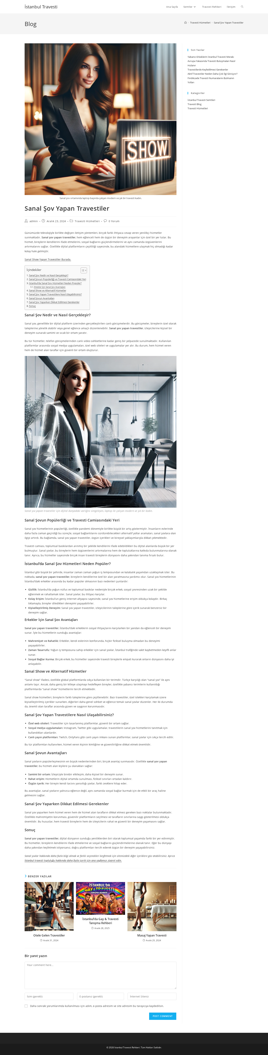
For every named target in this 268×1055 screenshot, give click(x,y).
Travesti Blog (194, 104)
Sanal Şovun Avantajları (41, 298)
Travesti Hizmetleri (87, 221)
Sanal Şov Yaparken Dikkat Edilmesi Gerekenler (54, 302)
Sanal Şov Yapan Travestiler (228, 22)
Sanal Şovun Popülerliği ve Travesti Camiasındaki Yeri (57, 279)
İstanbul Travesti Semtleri (201, 100)
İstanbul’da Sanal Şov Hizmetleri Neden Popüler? (55, 283)
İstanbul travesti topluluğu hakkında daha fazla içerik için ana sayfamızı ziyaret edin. (73, 860)
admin (34, 221)
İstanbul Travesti (41, 7)
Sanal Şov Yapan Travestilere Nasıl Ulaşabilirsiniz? (55, 294)
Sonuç (32, 306)
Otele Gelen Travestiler (49, 935)
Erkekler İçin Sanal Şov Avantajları (49, 287)
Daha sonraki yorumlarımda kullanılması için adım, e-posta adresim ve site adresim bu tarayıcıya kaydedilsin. (97, 1006)
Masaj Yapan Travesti (151, 935)
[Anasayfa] (185, 22)
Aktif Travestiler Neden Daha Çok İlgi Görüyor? (213, 73)
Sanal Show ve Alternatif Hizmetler (47, 290)
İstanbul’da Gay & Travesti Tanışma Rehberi (100, 921)
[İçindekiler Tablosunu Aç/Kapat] (82, 270)
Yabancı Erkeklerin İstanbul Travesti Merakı (211, 56)
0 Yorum (114, 221)
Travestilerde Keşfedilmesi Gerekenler (208, 69)
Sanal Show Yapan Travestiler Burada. (48, 259)
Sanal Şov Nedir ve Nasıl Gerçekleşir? (48, 275)
